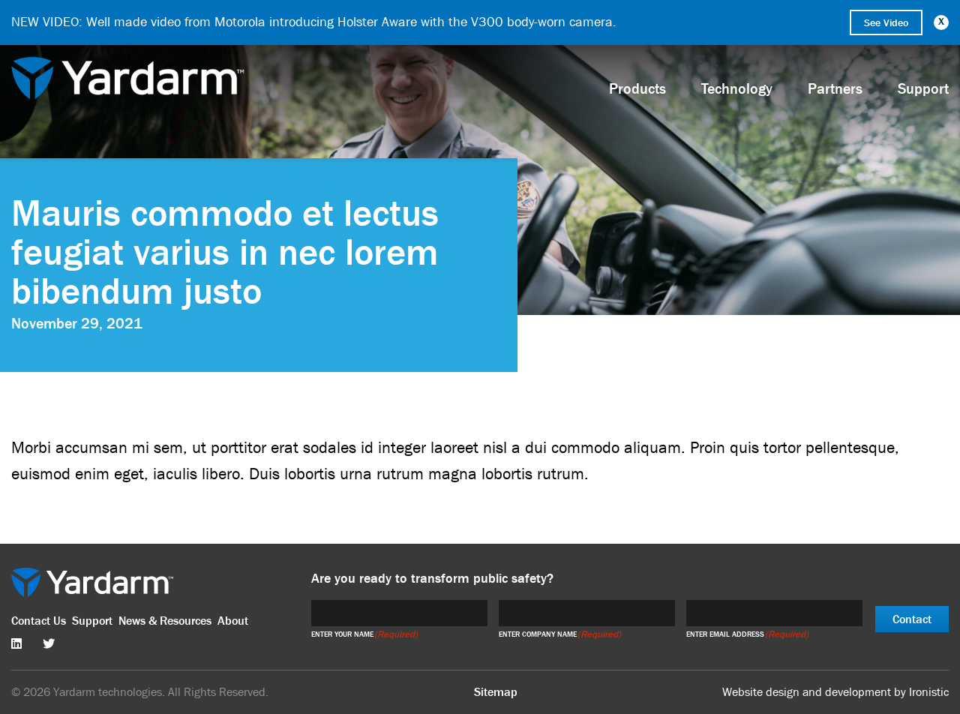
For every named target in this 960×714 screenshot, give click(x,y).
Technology (736, 89)
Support (92, 620)
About (233, 620)
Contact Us (38, 620)
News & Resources (165, 620)
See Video (886, 22)
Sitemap (496, 692)
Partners (835, 89)
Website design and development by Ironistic (835, 692)
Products (637, 89)
